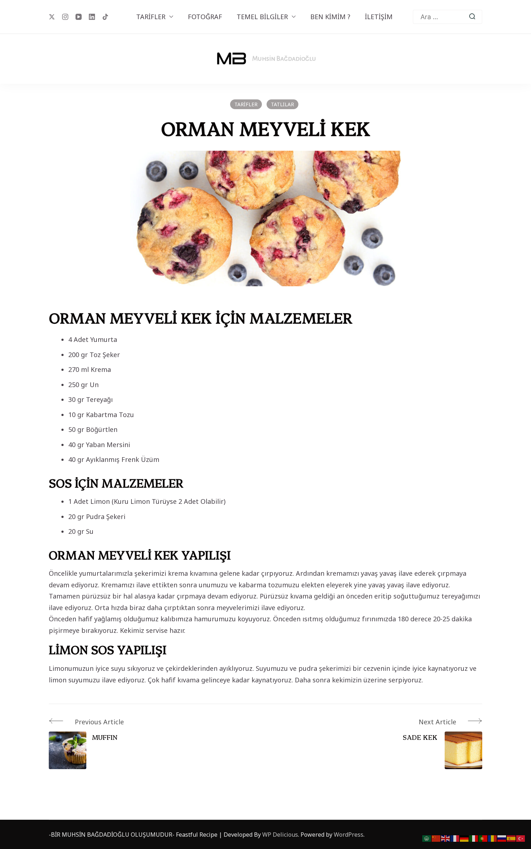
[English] (445, 837)
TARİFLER (150, 16)
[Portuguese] (483, 837)
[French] (455, 837)
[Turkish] (521, 837)
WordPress (348, 835)
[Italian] (474, 837)
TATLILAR (282, 104)
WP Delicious (280, 835)
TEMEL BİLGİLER (262, 16)
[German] (464, 837)
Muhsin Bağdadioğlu (284, 58)
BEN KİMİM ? (330, 16)
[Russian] (502, 837)
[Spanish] (511, 837)
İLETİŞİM (379, 16)
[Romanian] (492, 837)
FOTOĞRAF (205, 16)
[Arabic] (427, 837)
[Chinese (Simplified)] (436, 837)
